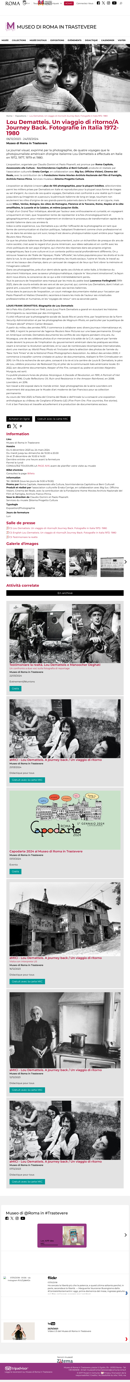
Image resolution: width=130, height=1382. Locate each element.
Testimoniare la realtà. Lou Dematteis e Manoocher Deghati (55, 665)
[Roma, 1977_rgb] (114, 563)
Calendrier (107, 40)
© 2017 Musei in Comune (88, 1373)
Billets (31, 473)
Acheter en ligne (19, 418)
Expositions (57, 40)
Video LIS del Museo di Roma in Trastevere (69, 1331)
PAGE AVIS (44, 465)
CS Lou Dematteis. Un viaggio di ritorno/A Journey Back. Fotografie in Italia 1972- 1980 (58, 528)
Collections (19, 40)
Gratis (15, 688)
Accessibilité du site (108, 1375)
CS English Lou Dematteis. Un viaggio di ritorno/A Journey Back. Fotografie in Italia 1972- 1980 (62, 532)
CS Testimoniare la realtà (23, 537)
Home (9, 116)
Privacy (107, 1373)
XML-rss (122, 1375)
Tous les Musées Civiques (46, 3)
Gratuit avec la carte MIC (52, 418)
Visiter (122, 40)
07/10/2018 (86, 1288)
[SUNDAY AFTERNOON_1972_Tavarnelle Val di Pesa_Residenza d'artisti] (20, 563)
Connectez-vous (84, 3)
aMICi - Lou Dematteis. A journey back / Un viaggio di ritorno (56, 760)
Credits (93, 1375)
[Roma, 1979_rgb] (83, 563)
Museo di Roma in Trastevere (56, 27)
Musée (5, 40)
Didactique (91, 40)
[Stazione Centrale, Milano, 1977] (52, 563)
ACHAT (68, 3)
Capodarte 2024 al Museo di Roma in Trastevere (46, 851)
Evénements (74, 40)
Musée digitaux (38, 40)
